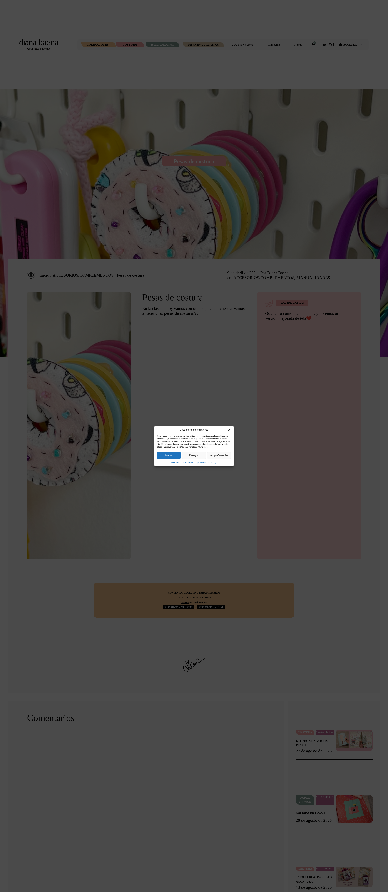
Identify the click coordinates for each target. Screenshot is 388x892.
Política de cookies (179, 462)
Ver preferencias (219, 455)
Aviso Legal (213, 462)
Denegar (194, 455)
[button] (229, 429)
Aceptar (168, 455)
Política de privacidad (197, 462)
